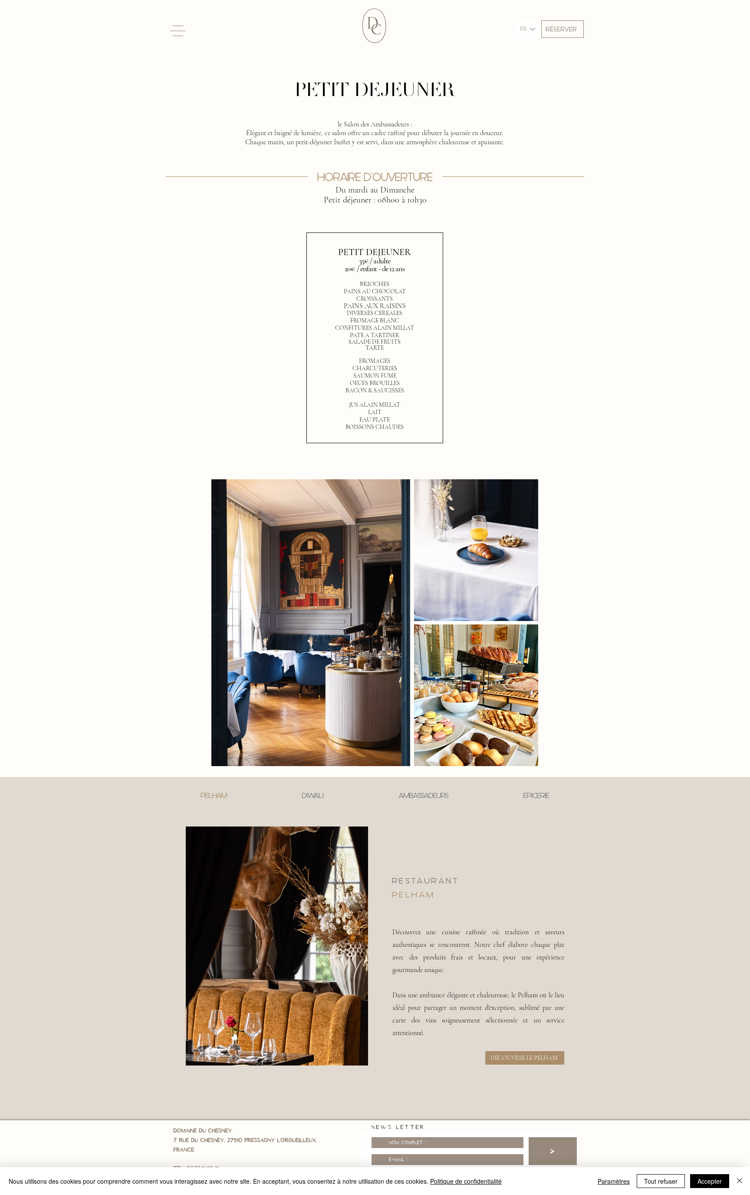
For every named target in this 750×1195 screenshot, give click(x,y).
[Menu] (178, 30)
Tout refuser (661, 1181)
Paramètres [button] (614, 1181)
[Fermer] (739, 1181)
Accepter (709, 1181)
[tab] (214, 796)
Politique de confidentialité (466, 1181)
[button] (562, 29)
